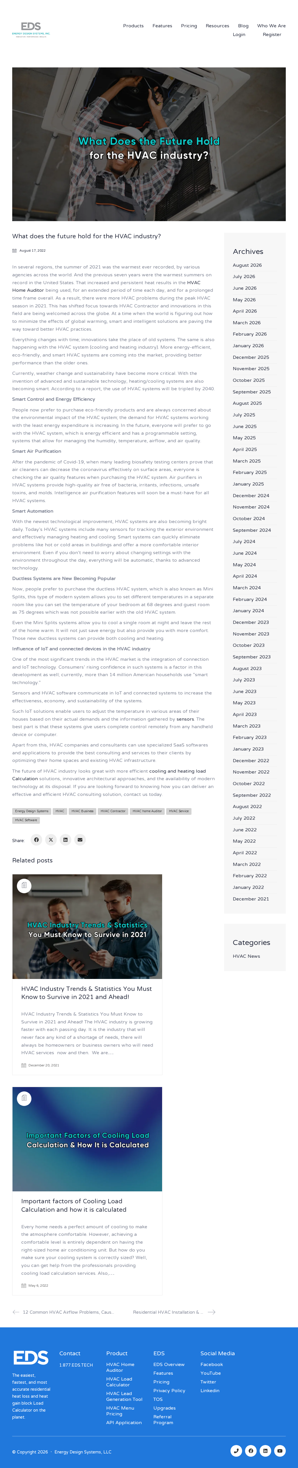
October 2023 (249, 646)
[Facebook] (36, 840)
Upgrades (164, 1408)
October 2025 (249, 381)
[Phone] (236, 1451)
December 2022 (251, 761)
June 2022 (245, 830)
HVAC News (246, 957)
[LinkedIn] (65, 840)
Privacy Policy (169, 1391)
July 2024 (244, 542)
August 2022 (247, 807)
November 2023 (251, 634)
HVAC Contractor (113, 811)
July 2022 (244, 819)
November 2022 (251, 772)
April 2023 (245, 715)
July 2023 (244, 680)
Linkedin (210, 1391)
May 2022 (244, 842)
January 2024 (248, 611)
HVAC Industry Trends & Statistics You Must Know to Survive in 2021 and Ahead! (86, 993)
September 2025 (252, 392)
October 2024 (249, 519)
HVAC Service (179, 811)
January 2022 (248, 888)
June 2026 (245, 289)
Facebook (212, 1365)
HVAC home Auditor (147, 811)
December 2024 (251, 496)
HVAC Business (82, 811)
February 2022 (250, 876)
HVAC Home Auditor (120, 1368)
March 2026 (247, 323)
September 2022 (252, 796)
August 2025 (247, 404)
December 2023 (251, 623)
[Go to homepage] (50, 37)
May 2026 (244, 300)
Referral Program (163, 1420)
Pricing (161, 1382)
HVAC (60, 811)
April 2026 (245, 312)
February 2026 (250, 335)
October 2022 (249, 784)
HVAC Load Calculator (119, 1382)
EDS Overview (169, 1365)
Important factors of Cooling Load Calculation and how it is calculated (74, 1206)
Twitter (208, 1382)
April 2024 (245, 577)
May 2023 (244, 703)
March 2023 (247, 727)
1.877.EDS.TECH (225, 6)
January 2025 (248, 484)
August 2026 (247, 266)
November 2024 (251, 507)
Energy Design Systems (31, 811)
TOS (158, 1400)
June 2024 (245, 554)
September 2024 (252, 531)
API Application (124, 1423)
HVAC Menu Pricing (120, 1411)
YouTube (211, 1373)
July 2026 (244, 277)
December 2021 (251, 899)
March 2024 (247, 588)
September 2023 (252, 657)
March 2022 (247, 865)
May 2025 (244, 438)
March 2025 (247, 462)
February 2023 (250, 738)
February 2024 (250, 600)
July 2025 (244, 415)
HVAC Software (26, 820)
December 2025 (251, 358)
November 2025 (251, 369)
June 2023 (245, 692)
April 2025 (245, 450)
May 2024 (244, 565)
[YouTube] (280, 1451)
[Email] (80, 840)
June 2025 (245, 427)
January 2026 (248, 346)
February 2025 (250, 473)
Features (163, 1373)
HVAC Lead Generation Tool (124, 1397)
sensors (185, 719)
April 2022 (245, 853)
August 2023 (247, 669)
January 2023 (248, 749)
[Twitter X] (51, 840)
